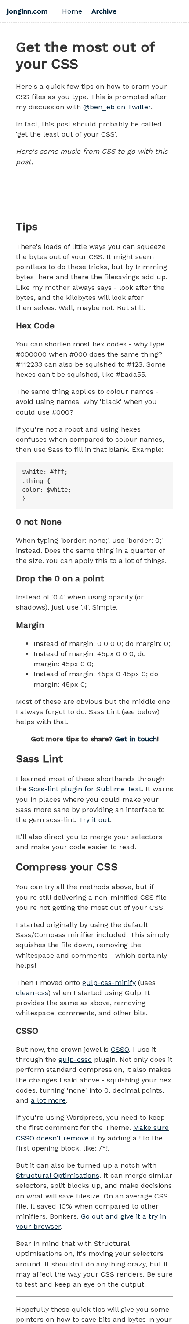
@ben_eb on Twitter (117, 107)
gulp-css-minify (109, 982)
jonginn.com (27, 11)
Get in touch (136, 739)
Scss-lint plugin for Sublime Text (85, 789)
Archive (104, 11)
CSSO (120, 1049)
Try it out (94, 819)
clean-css (32, 992)
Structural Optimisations (57, 1175)
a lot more (48, 1100)
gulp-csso (75, 1059)
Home (72, 11)
